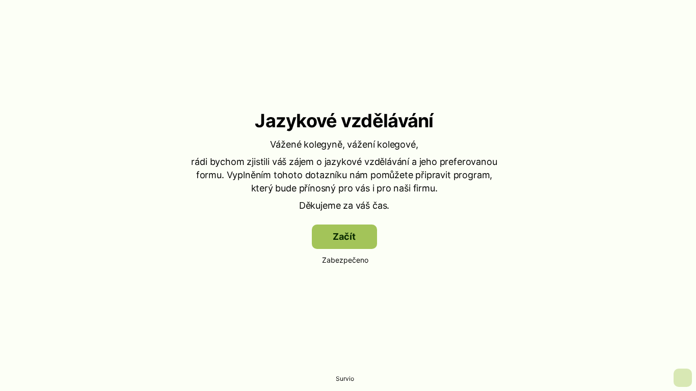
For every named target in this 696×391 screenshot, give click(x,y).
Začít (344, 236)
